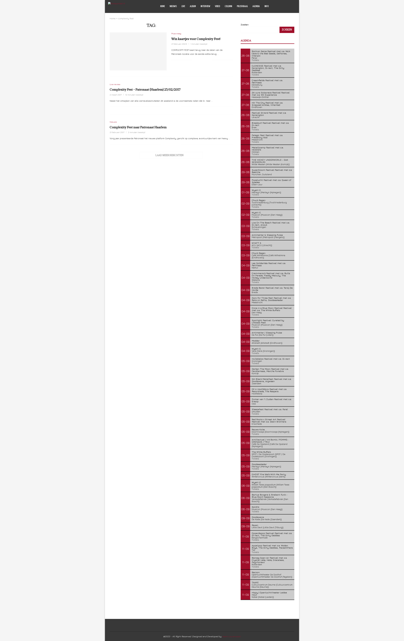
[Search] (294, 6)
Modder (256, 340)
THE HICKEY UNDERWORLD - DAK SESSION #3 (270, 160)
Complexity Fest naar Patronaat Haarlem (138, 127)
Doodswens (258, 517)
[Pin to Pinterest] (203, 60)
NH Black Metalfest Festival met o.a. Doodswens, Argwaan (271, 380)
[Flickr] (288, 6)
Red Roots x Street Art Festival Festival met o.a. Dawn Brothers (269, 420)
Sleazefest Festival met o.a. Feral (270, 409)
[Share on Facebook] (198, 60)
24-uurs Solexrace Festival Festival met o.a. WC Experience (271, 93)
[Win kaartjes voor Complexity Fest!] (138, 51)
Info (266, 6)
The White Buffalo (261, 452)
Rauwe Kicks (258, 429)
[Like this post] (194, 60)
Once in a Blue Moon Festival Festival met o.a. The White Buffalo (272, 309)
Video (217, 6)
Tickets (255, 60)
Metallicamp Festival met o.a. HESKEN (268, 148)
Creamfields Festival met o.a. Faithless (267, 81)
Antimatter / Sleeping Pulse (267, 332)
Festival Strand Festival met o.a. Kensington (269, 113)
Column (228, 6)
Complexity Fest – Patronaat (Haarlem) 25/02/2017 (145, 89)
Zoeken (245, 24)
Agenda (256, 6)
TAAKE (255, 582)
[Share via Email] (210, 60)
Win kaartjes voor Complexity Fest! (195, 39)
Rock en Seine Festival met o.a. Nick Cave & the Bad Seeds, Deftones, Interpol (271, 53)
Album (193, 6)
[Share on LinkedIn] (206, 60)
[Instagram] (284, 6)
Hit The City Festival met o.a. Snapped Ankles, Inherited (267, 103)
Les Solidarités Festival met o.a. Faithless (269, 264)
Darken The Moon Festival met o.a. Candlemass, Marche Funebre (270, 370)
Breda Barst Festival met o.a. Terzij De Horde (272, 288)
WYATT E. (257, 243)
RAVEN (255, 507)
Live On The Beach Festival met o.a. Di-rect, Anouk (271, 223)
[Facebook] (281, 6)
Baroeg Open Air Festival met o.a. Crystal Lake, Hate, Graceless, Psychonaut (269, 560)
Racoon (256, 572)
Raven (255, 525)
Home (162, 6)
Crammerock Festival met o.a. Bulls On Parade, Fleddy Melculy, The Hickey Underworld (271, 275)
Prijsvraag (242, 6)
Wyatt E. (256, 190)
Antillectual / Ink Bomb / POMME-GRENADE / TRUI (270, 440)
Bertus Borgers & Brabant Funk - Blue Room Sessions (269, 495)
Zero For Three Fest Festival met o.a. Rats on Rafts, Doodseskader (271, 299)
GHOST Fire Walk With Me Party (269, 474)
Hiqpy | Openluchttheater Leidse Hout (269, 593)
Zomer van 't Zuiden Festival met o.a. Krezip (272, 400)
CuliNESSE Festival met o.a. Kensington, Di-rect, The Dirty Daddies (268, 67)
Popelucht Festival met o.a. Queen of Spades (271, 181)
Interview (205, 6)
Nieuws (173, 6)
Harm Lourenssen (231, 636)
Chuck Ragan (258, 200)
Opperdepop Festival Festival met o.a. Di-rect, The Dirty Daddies (272, 534)
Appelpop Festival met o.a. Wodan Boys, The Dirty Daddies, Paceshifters (272, 546)
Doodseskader (259, 464)
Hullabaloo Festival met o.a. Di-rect (271, 358)
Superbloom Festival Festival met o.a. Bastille (272, 171)
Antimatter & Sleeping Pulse (267, 235)
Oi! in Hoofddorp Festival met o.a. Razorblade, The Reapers (269, 390)
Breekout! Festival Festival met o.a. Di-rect (270, 124)
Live (183, 6)
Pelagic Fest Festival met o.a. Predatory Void (267, 136)
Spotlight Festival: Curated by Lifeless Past (268, 321)
